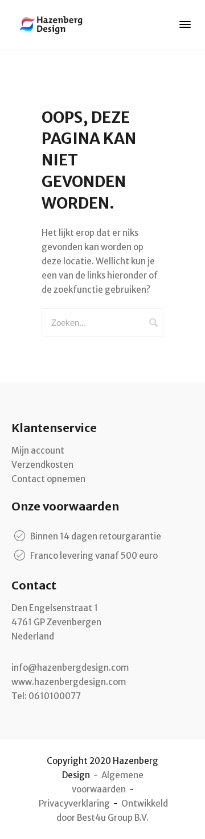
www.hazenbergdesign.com (68, 681)
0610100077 (54, 696)
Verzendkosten (42, 464)
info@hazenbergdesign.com (70, 667)
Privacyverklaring (74, 803)
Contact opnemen (48, 479)
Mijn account (37, 450)
